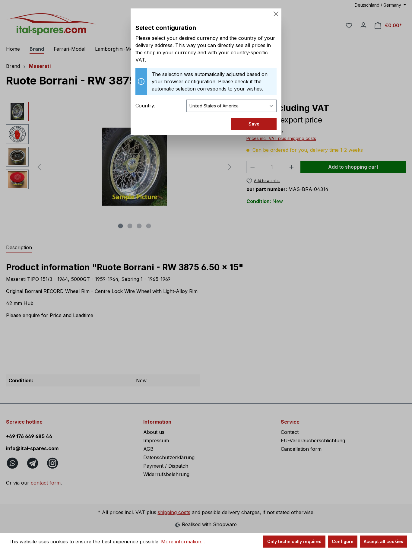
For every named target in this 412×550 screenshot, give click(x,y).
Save (254, 123)
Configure (342, 541)
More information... (183, 542)
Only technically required (294, 541)
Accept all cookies (383, 541)
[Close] (276, 14)
